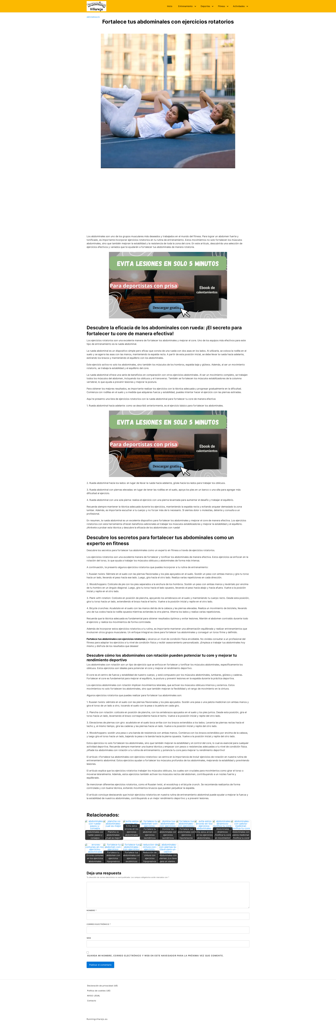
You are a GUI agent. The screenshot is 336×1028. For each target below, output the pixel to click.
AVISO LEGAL (93, 995)
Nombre (92, 910)
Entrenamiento (185, 6)
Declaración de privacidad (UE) (102, 986)
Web (89, 938)
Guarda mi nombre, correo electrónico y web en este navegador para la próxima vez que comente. (155, 955)
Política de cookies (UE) (99, 990)
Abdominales (93, 17)
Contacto (91, 1000)
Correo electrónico (99, 924)
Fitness (221, 6)
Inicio (169, 6)
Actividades (239, 6)
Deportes (205, 6)
